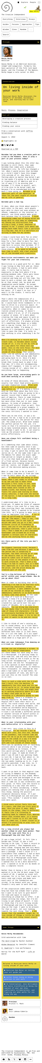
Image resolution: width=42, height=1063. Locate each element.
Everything (8, 19)
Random (23, 29)
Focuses (15, 24)
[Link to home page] (7, 7)
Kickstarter (19, 1053)
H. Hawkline (7, 948)
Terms (9, 1055)
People (33, 2)
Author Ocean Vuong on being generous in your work (18, 978)
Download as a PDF (10, 149)
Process (11, 110)
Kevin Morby (7, 58)
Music (4, 110)
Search (6, 35)
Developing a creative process (16, 119)
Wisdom (6, 29)
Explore (24, 2)
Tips (37, 24)
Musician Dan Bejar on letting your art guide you (19, 971)
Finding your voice (11, 126)
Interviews (21, 19)
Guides (6, 24)
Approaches (27, 24)
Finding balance (9, 122)
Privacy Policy (21, 1055)
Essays (32, 19)
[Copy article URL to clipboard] (10, 145)
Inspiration (22, 110)
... (30, 29)
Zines (14, 29)
